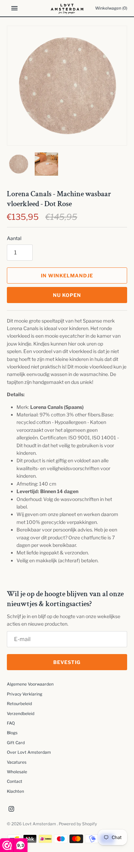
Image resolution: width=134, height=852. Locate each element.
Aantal (14, 238)
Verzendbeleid (20, 713)
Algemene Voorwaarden (30, 684)
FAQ (11, 723)
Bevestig (67, 662)
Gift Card (16, 742)
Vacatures (16, 762)
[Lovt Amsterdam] (67, 8)
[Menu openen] (14, 8)
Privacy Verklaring (24, 694)
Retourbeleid (19, 703)
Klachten (15, 791)
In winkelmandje (67, 275)
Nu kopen (67, 295)
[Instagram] (11, 809)
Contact (14, 781)
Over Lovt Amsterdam (29, 752)
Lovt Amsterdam (40, 824)
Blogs (12, 732)
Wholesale (17, 771)
